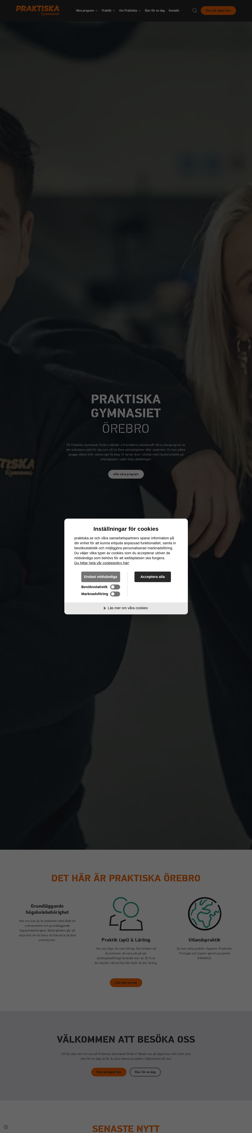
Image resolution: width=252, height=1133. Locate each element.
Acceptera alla (152, 577)
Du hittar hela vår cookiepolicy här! (101, 563)
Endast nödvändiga (100, 577)
